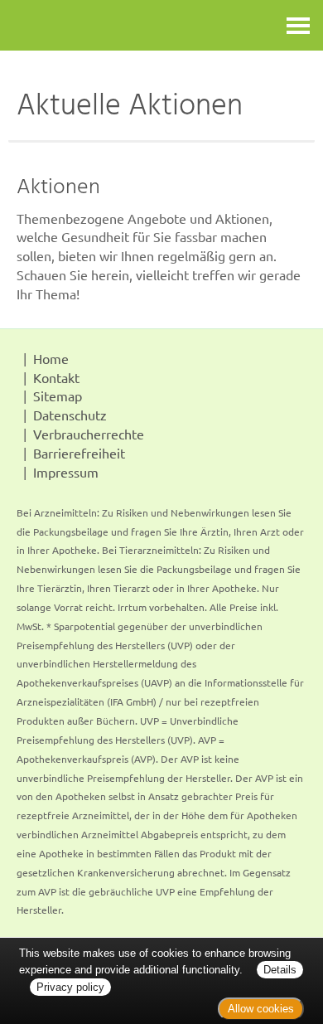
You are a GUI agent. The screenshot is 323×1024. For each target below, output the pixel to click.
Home (51, 358)
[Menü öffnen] (298, 25)
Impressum (66, 471)
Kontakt (56, 377)
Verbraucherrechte (88, 433)
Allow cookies (261, 1008)
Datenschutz (70, 414)
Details (279, 969)
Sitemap (57, 395)
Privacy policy (70, 987)
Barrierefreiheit (79, 452)
